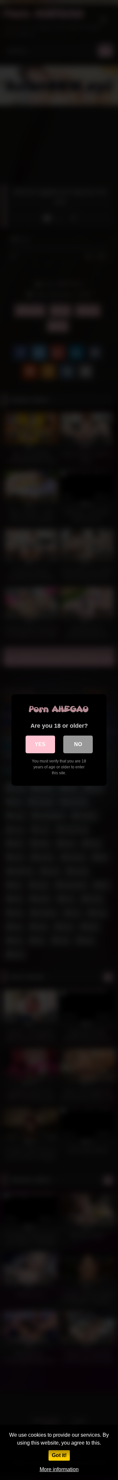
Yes (40, 744)
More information (59, 1469)
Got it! (59, 1455)
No (78, 744)
